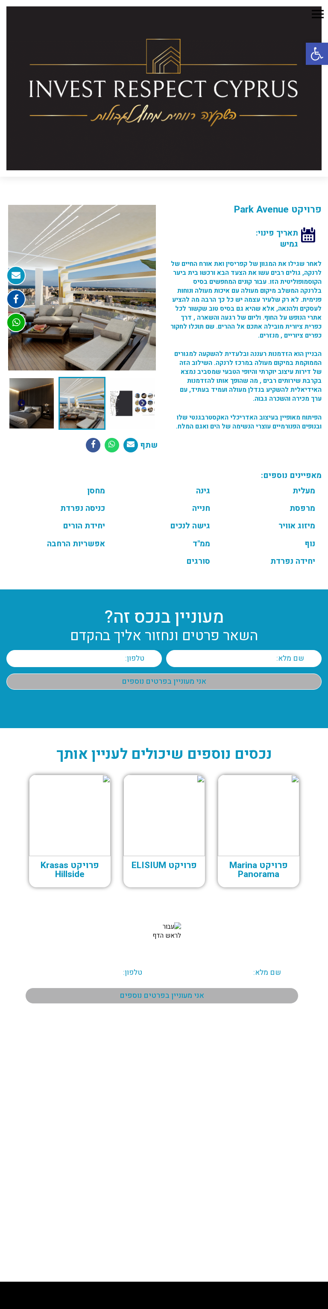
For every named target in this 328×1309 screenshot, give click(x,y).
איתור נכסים (137, 1069)
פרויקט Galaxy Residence (120, 1105)
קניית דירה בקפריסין (126, 1188)
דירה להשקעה (134, 1164)
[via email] (130, 445)
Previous (142, 403)
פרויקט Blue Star (131, 1081)
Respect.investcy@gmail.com (281, 1244)
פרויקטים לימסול (295, 1129)
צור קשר (305, 1153)
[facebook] (16, 299)
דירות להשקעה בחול (126, 1176)
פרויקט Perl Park (130, 1117)
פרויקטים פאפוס (295, 1117)
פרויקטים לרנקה (295, 1105)
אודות (308, 1081)
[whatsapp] (16, 322)
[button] (317, 54)
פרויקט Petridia (132, 1129)
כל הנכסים (303, 1093)
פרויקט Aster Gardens (124, 1093)
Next (21, 403)
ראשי (308, 1069)
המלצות (305, 1141)
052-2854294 (302, 1231)
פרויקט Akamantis (128, 1153)
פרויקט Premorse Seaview (118, 1141)
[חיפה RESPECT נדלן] (164, 88)
